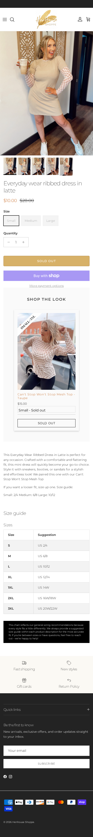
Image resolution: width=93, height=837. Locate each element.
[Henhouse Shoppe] (46, 19)
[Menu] (5, 19)
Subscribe (46, 763)
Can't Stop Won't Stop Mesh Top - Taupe (46, 396)
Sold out (46, 423)
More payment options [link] (46, 286)
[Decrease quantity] (7, 242)
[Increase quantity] (24, 242)
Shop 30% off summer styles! (60, 3)
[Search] (14, 19)
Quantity (10, 233)
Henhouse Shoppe (23, 822)
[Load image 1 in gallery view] (46, 93)
